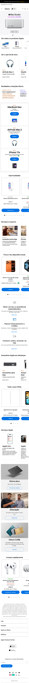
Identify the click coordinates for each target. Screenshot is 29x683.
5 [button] (13, 215)
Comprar (10, 289)
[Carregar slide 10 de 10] (18, 35)
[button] (2, 9)
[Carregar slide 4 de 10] (11, 35)
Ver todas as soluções (14, 487)
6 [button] (15, 215)
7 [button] (17, 215)
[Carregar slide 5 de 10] (13, 35)
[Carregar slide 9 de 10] (16, 35)
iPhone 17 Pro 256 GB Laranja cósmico (10, 278)
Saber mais (14, 314)
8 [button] (19, 215)
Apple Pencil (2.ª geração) (10, 410)
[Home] (7, 9)
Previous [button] (1, 1)
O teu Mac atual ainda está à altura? (14, 1)
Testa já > (22, 1)
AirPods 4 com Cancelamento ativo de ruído (10, 581)
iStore (16, 680)
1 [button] (5, 215)
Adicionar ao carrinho (10, 592)
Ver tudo (14, 549)
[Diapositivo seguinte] (27, 45)
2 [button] (7, 215)
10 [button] (24, 215)
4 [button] (11, 215)
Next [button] (27, 1)
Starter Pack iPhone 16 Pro (10, 198)
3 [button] (9, 215)
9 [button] (22, 215)
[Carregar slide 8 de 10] (14, 35)
